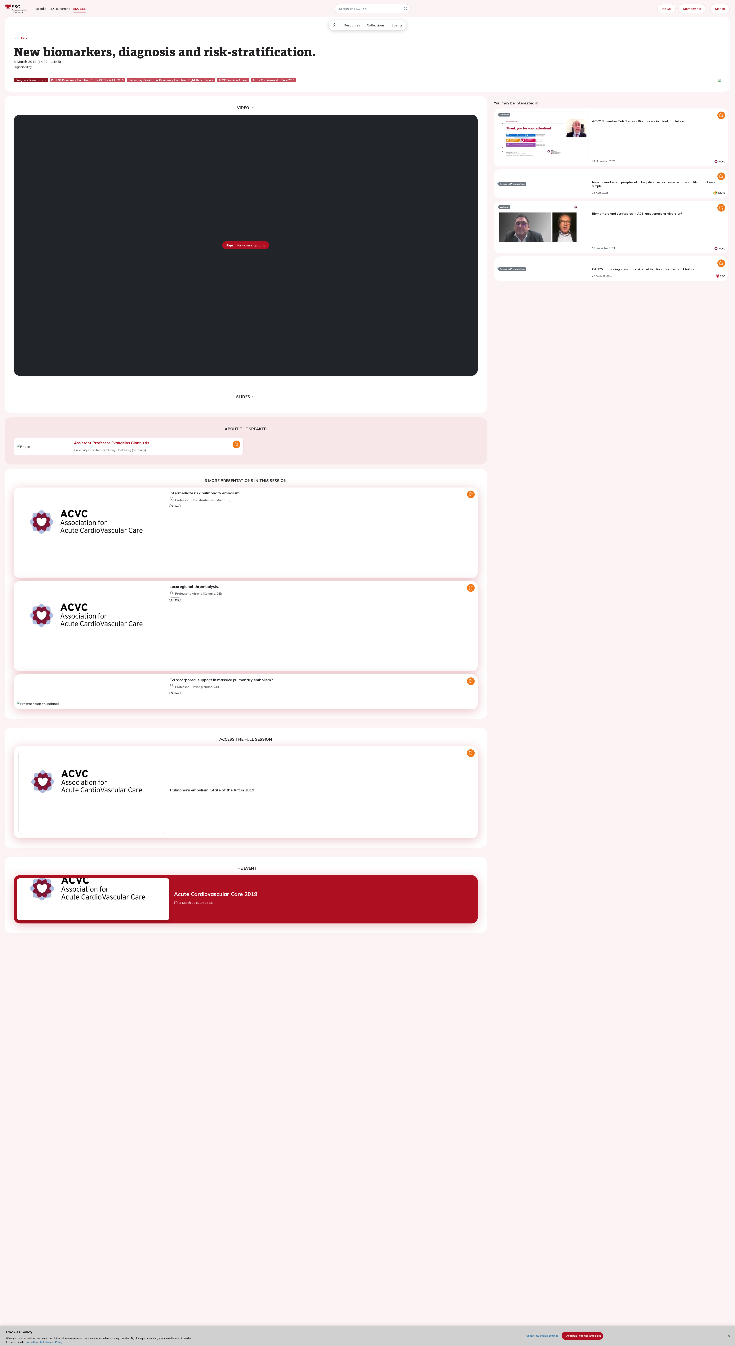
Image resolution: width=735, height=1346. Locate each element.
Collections (376, 25)
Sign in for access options (245, 245)
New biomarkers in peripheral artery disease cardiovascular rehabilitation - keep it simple (655, 184)
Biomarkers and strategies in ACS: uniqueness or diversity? (637, 213)
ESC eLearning (59, 9)
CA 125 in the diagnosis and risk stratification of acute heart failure (643, 269)
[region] (367, 1336)
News (666, 9)
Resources (352, 25)
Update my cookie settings (542, 1335)
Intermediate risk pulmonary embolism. (205, 493)
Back (24, 38)
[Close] (729, 1335)
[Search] (405, 9)
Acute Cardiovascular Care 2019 (215, 894)
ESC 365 (79, 9)
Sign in (720, 9)
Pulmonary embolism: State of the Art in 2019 (212, 790)
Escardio (40, 9)
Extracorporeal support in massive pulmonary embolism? (221, 679)
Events (397, 25)
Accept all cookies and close (583, 1335)
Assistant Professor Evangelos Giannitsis (111, 442)
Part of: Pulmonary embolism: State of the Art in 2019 (87, 80)
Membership (692, 9)
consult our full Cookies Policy (44, 1342)
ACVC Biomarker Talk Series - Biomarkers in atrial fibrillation (638, 121)
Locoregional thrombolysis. (194, 586)
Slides (175, 506)
